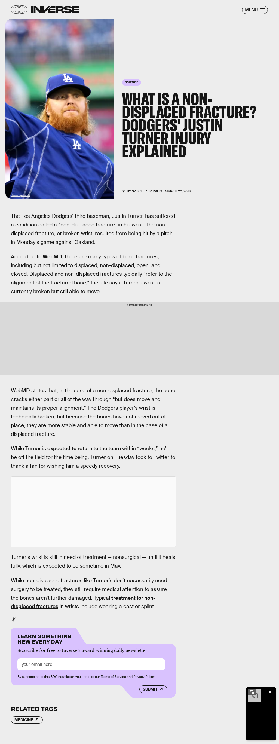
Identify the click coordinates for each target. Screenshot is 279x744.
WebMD (52, 256)
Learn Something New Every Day (44, 638)
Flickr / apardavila (20, 195)
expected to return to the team (84, 448)
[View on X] (93, 512)
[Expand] (252, 692)
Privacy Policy (144, 677)
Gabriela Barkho (147, 191)
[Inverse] (55, 9)
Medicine (23, 719)
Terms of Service (113, 677)
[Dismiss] (270, 692)
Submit (150, 689)
